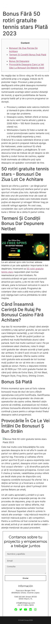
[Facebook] (15, 609)
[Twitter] (20, 609)
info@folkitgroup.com (25, 603)
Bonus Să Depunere (19, 61)
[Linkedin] (30, 609)
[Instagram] (35, 609)
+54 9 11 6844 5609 (25, 605)
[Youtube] (25, 609)
